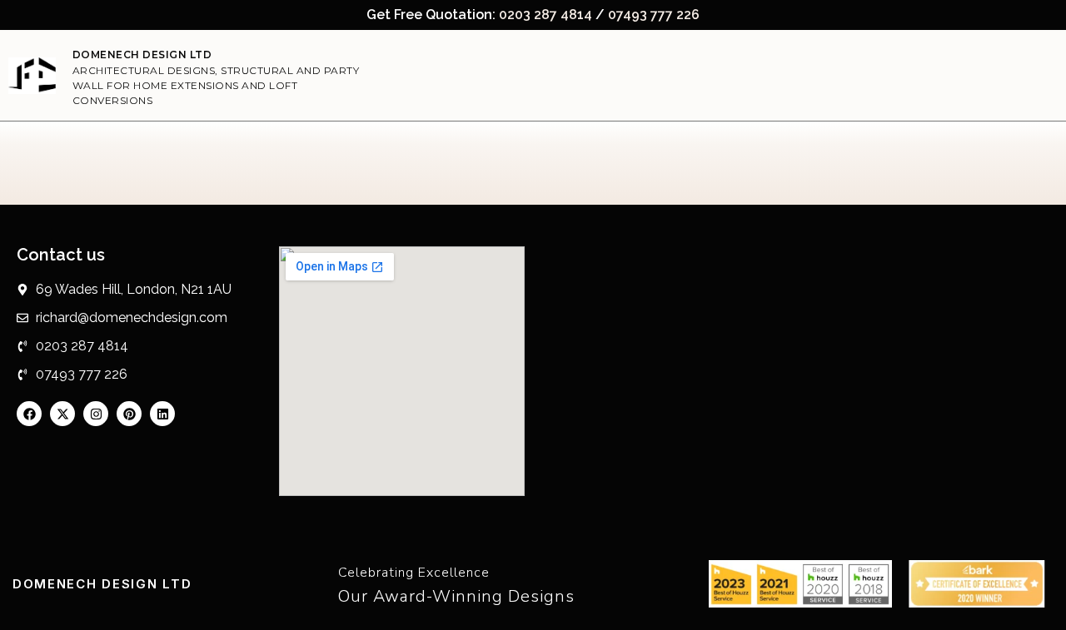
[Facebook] (29, 413)
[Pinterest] (129, 413)
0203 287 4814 (545, 14)
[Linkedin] (162, 413)
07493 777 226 (654, 14)
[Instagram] (95, 413)
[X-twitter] (62, 413)
